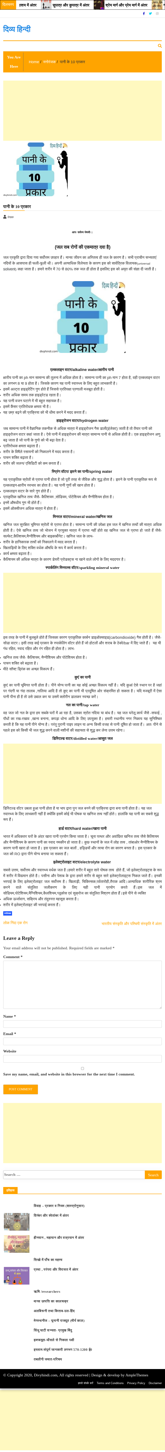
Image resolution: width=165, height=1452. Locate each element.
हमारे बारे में (60, 46)
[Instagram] (157, 13)
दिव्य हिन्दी (17, 29)
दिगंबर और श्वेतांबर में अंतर (51, 1215)
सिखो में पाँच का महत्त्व (48, 1260)
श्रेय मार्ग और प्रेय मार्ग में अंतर (113, 5)
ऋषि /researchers (47, 1291)
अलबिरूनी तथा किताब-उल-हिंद (54, 1311)
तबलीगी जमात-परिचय (48, 1359)
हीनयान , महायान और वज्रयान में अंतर (59, 1237)
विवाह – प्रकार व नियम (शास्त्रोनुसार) (59, 1206)
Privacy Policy (136, 1383)
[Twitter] (151, 13)
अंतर (31, 46)
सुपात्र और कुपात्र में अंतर (57, 5)
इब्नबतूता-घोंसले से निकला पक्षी (54, 1340)
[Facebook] (144, 13)
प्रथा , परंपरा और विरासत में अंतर (56, 1269)
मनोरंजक (44, 46)
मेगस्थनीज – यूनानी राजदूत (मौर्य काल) (59, 1320)
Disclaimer (155, 1383)
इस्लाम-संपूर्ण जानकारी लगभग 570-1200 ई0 (63, 1349)
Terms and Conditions (110, 1383)
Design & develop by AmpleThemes (119, 1375)
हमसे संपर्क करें (85, 1383)
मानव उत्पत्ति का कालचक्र (51, 1301)
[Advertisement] (82, 1420)
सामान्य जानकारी (14, 46)
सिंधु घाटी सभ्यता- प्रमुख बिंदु (53, 1330)
